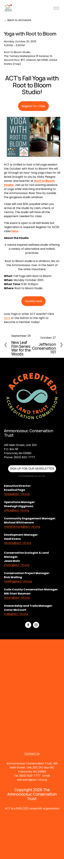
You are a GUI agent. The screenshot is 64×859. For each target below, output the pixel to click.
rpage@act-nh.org (17, 494)
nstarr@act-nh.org (17, 598)
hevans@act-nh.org (17, 543)
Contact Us (32, 754)
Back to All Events (19, 20)
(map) (17, 64)
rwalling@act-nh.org (18, 581)
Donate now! (33, 301)
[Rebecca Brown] (28, 625)
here (7, 318)
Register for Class (33, 106)
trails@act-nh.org (16, 614)
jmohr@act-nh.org (16, 565)
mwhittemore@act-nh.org (22, 527)
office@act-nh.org (16, 510)
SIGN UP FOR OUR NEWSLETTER (32, 468)
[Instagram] (36, 625)
